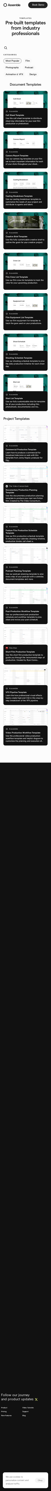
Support (25, 1412)
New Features (6, 1415)
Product (4, 1408)
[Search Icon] (5, 48)
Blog (24, 1415)
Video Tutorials (28, 1408)
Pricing (3, 1412)
